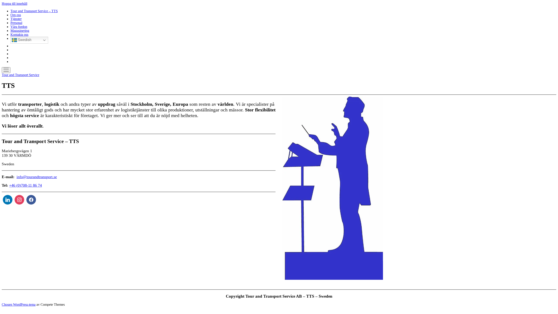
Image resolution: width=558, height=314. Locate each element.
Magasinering (19, 30)
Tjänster (16, 19)
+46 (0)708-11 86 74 (25, 185)
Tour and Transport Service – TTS (34, 11)
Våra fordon (18, 27)
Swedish (24, 40)
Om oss (15, 15)
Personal (16, 23)
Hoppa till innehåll (14, 3)
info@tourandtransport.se (37, 177)
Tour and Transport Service (20, 75)
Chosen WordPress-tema (19, 304)
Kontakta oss (19, 34)
